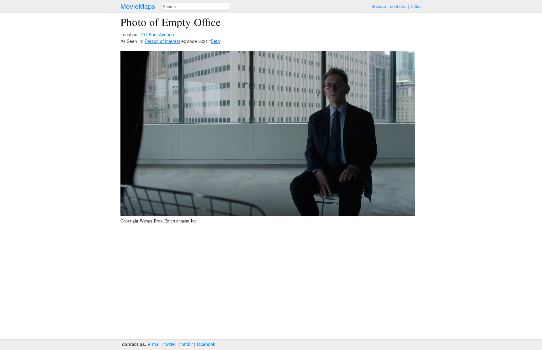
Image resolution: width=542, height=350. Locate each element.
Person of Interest (162, 41)
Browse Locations (388, 6)
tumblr (186, 344)
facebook (206, 344)
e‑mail (154, 344)
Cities (416, 6)
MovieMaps (137, 6)
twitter (170, 344)
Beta (215, 41)
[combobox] (196, 6)
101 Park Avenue (157, 34)
